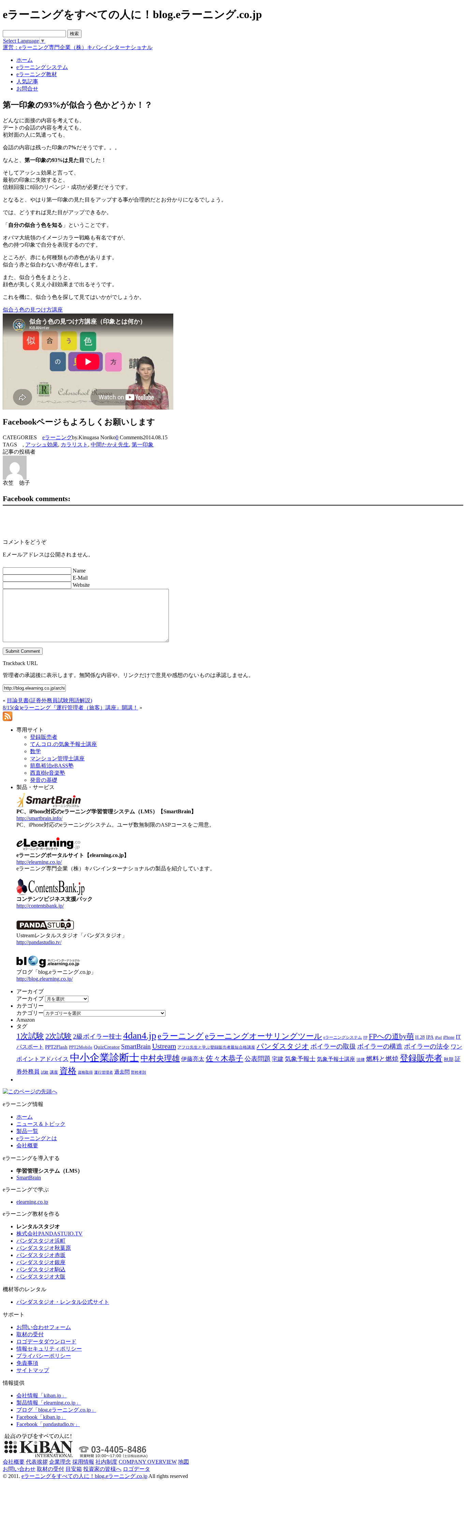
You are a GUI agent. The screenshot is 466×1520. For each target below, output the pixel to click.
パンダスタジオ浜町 (40, 1241)
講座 (54, 1072)
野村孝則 (138, 1072)
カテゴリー (30, 1013)
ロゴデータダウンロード (46, 1341)
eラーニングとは (36, 1138)
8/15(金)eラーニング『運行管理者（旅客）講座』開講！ (70, 707)
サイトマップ (32, 1370)
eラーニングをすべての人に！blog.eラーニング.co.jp (84, 1476)
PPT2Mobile (80, 1047)
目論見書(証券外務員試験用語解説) (49, 700)
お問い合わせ (19, 1469)
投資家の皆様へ (102, 1469)
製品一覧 (27, 1131)
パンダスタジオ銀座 (40, 1262)
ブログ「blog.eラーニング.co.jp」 (56, 1410)
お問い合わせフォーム (43, 1327)
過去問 (122, 1072)
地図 (183, 1462)
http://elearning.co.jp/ (39, 862)
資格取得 (85, 1072)
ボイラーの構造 (380, 1046)
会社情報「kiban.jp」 (41, 1395)
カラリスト (74, 444)
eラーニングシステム (342, 1037)
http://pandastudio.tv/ (38, 942)
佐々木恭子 (224, 1058)
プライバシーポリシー (43, 1356)
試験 (44, 1072)
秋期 (448, 1059)
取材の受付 (30, 1334)
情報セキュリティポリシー (49, 1349)
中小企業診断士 (104, 1057)
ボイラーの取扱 (333, 1046)
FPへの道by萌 (391, 1036)
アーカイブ (30, 998)
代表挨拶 (37, 1462)
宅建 (277, 1059)
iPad (438, 1037)
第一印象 (143, 444)
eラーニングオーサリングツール (263, 1036)
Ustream (164, 1046)
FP (365, 1037)
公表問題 (258, 1058)
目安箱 (73, 1469)
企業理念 (60, 1462)
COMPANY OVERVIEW (148, 1462)
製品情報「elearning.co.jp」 (48, 1403)
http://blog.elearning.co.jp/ (44, 979)
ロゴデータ (136, 1469)
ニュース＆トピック (40, 1124)
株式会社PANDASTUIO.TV (49, 1233)
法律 (360, 1059)
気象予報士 (300, 1058)
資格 (67, 1071)
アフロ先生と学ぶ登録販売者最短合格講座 (216, 1047)
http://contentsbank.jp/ (40, 906)
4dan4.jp (139, 1035)
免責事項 (27, 1363)
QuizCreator (107, 1047)
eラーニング (57, 437)
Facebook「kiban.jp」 (41, 1417)
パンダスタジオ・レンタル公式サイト (62, 1302)
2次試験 (58, 1036)
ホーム (24, 1117)
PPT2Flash (56, 1047)
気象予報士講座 (336, 1059)
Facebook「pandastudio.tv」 (48, 1424)
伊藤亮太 (192, 1058)
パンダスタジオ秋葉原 (43, 1248)
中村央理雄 (160, 1058)
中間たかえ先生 (110, 444)
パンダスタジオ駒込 (40, 1269)
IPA (430, 1037)
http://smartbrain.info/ (39, 818)
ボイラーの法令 (426, 1046)
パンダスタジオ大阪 (40, 1277)
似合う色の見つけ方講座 (33, 310)
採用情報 (83, 1462)
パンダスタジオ (283, 1046)
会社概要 (27, 1145)
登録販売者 (421, 1058)
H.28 (420, 1037)
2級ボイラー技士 (97, 1036)
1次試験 (30, 1036)
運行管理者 (103, 1072)
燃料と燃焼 (382, 1058)
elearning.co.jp (32, 1202)
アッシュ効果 (41, 444)
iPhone (448, 1037)
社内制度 (106, 1462)
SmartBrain (136, 1046)
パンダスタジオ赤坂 (40, 1255)
